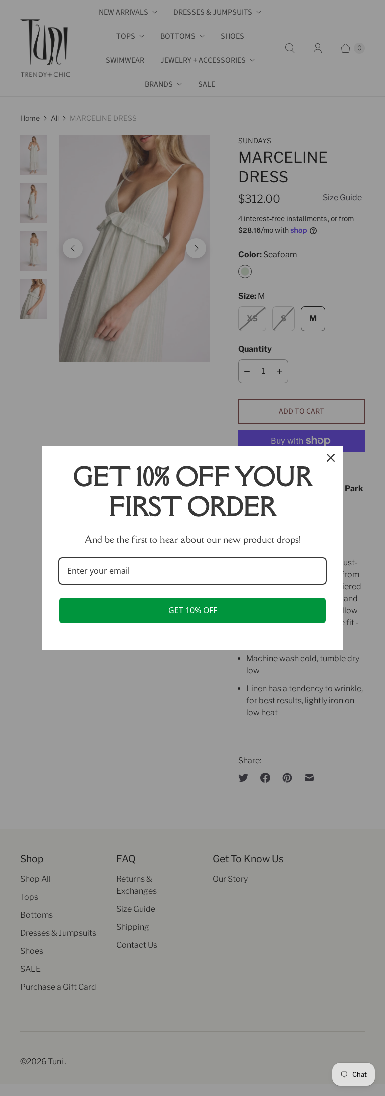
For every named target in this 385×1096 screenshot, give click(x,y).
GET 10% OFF (192, 610)
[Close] (331, 458)
